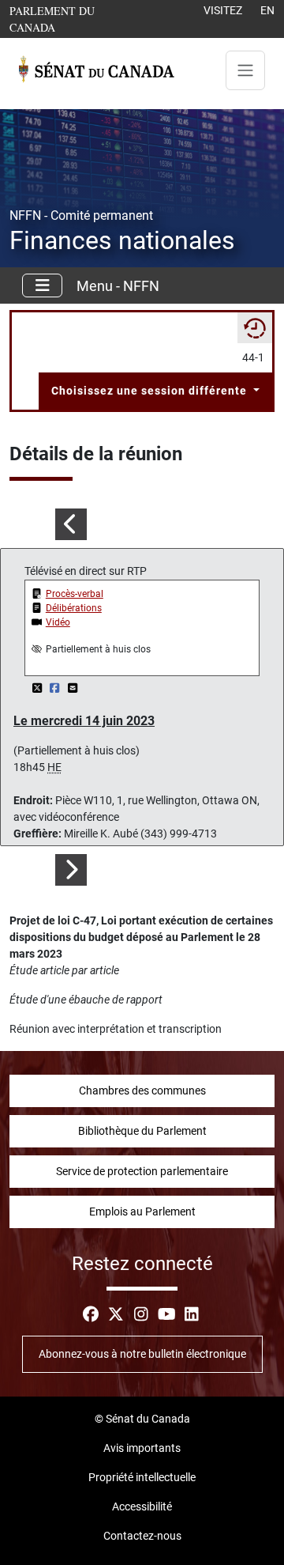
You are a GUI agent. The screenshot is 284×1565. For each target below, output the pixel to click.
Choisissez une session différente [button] (150, 390)
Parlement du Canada (71, 18)
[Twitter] (38, 688)
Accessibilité (142, 1506)
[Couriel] (72, 688)
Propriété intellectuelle (142, 1477)
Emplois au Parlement (142, 1211)
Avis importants (142, 1448)
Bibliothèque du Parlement (142, 1131)
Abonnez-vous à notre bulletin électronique (142, 1354)
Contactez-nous (142, 1535)
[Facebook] (56, 688)
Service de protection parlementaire (142, 1171)
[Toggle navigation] (245, 70)
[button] (71, 524)
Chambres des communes (142, 1090)
